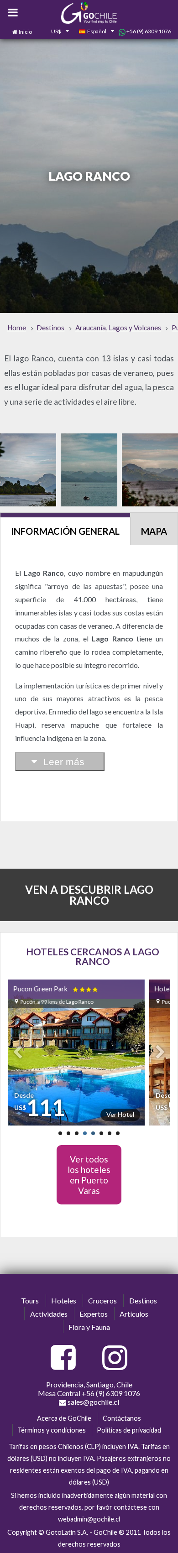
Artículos (134, 1313)
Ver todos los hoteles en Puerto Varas (89, 1175)
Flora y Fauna (89, 1327)
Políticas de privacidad (129, 1430)
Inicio (25, 31)
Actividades (49, 1313)
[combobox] (55, 32)
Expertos (93, 1313)
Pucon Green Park (56, 989)
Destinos (143, 1300)
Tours (30, 1300)
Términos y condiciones (51, 1430)
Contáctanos (122, 1418)
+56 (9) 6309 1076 (148, 31)
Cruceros (102, 1300)
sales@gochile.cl (92, 1401)
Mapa (154, 531)
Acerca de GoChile (64, 1418)
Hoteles (63, 1300)
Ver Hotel (120, 1114)
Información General (65, 531)
